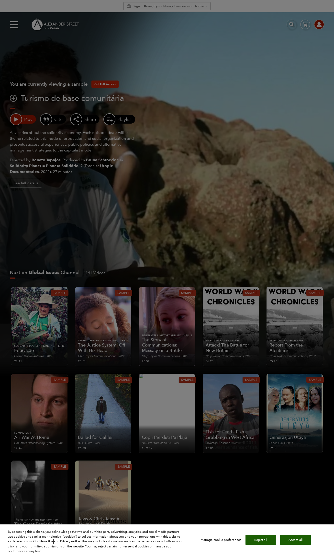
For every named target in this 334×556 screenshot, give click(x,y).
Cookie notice (43, 541)
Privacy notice (70, 541)
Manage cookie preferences (220, 539)
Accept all (295, 539)
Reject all (260, 539)
